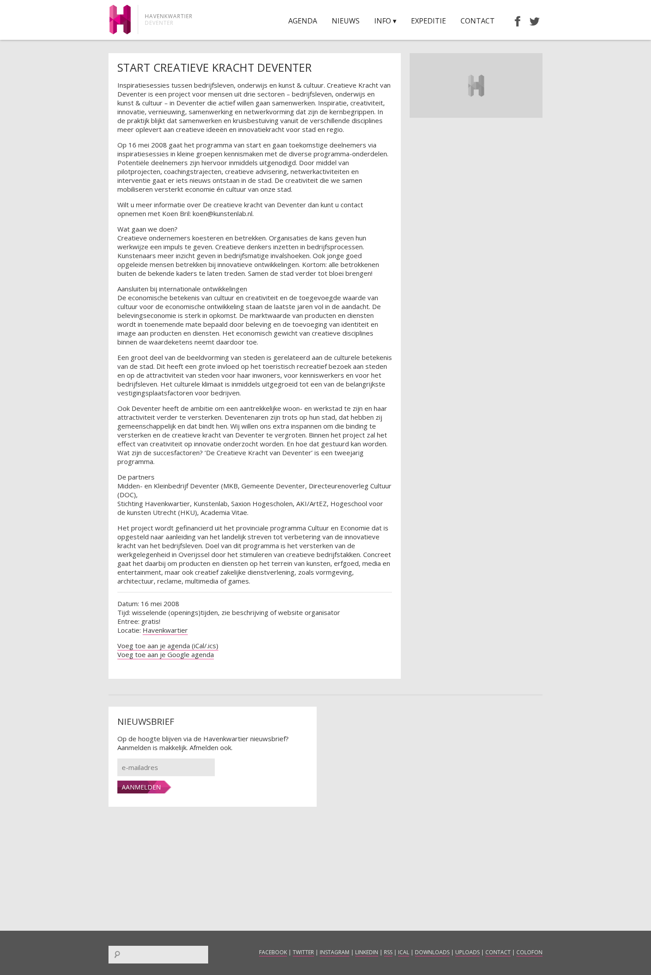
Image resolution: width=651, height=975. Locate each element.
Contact (478, 21)
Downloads (432, 952)
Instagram (334, 952)
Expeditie (428, 21)
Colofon (529, 952)
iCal (403, 952)
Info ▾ (385, 21)
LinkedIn (366, 952)
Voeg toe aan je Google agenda (165, 654)
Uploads (467, 952)
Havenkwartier (165, 630)
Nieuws (346, 21)
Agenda (302, 21)
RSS (388, 952)
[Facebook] (513, 20)
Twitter (303, 952)
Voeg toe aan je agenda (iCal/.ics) (167, 645)
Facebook (273, 952)
